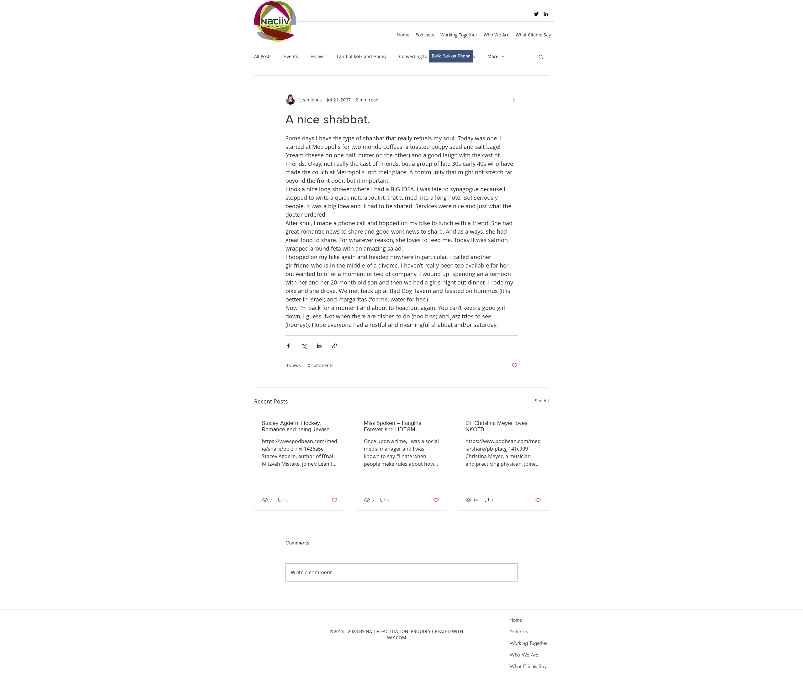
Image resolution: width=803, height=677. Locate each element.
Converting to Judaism (422, 56)
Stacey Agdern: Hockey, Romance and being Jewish (296, 426)
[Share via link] (335, 346)
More (492, 56)
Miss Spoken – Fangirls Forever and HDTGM (392, 426)
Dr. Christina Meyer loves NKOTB (496, 426)
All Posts (263, 56)
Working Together (528, 643)
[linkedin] (546, 14)
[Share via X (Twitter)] (304, 346)
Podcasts (518, 631)
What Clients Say (528, 666)
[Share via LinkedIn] (319, 346)
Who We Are (523, 655)
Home (515, 620)
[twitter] (536, 14)
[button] (541, 56)
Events (291, 56)
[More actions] (514, 99)
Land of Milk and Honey (361, 56)
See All (542, 400)
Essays (317, 56)
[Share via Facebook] (288, 346)
